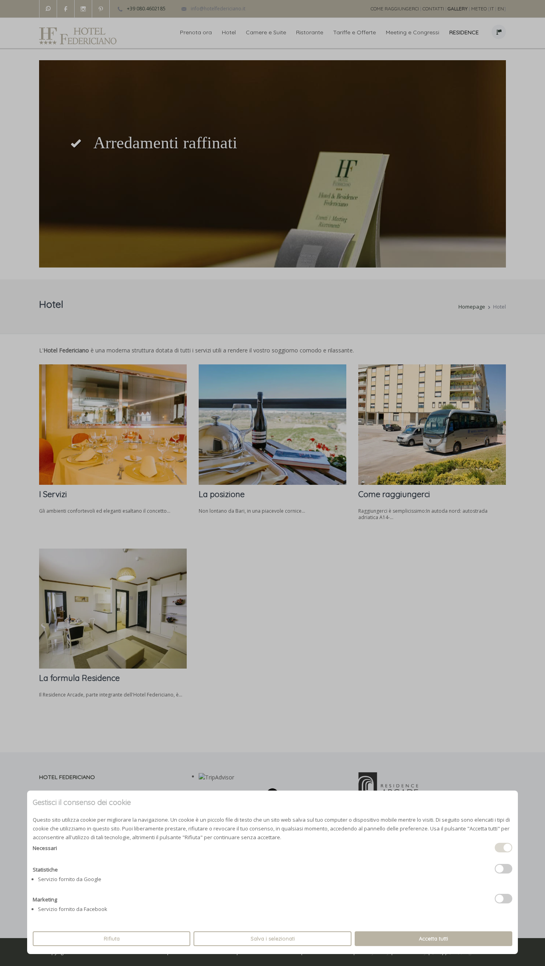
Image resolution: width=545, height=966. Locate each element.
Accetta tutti (433, 938)
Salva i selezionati (273, 938)
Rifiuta (112, 938)
